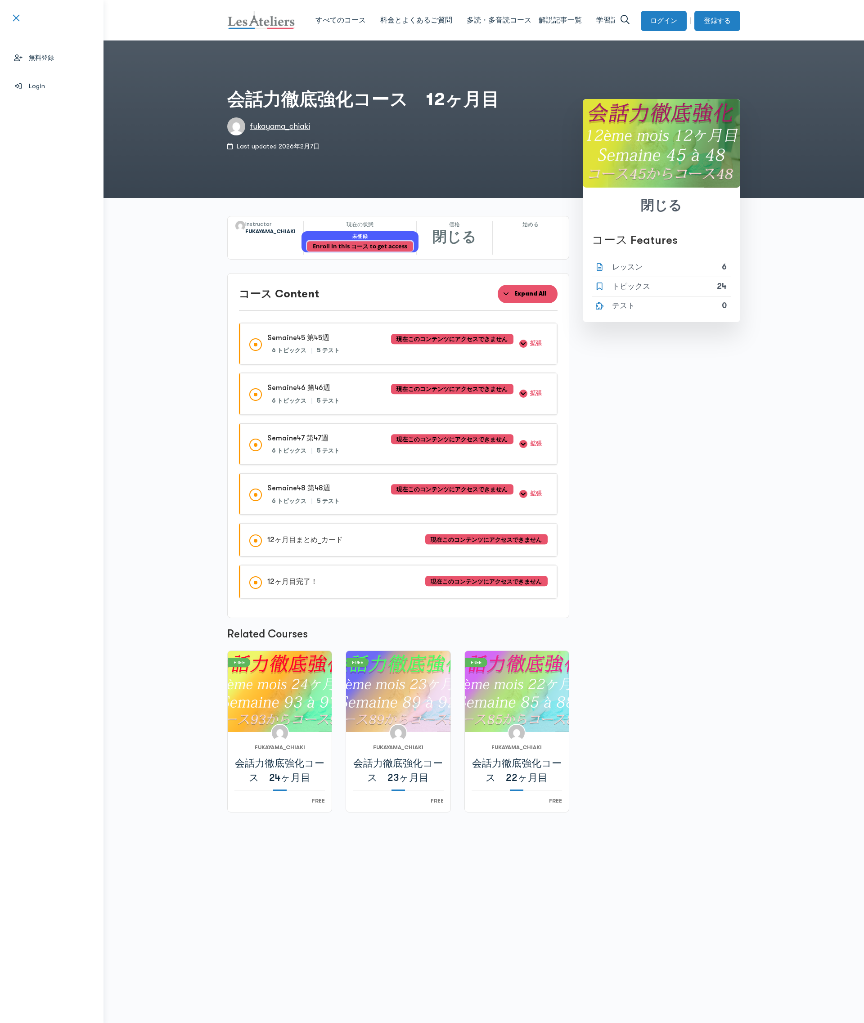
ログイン (663, 21)
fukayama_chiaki (280, 126)
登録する (717, 21)
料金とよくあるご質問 (416, 20)
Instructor (258, 224)
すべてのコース (340, 20)
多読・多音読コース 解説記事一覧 (524, 20)
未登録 (360, 236)
